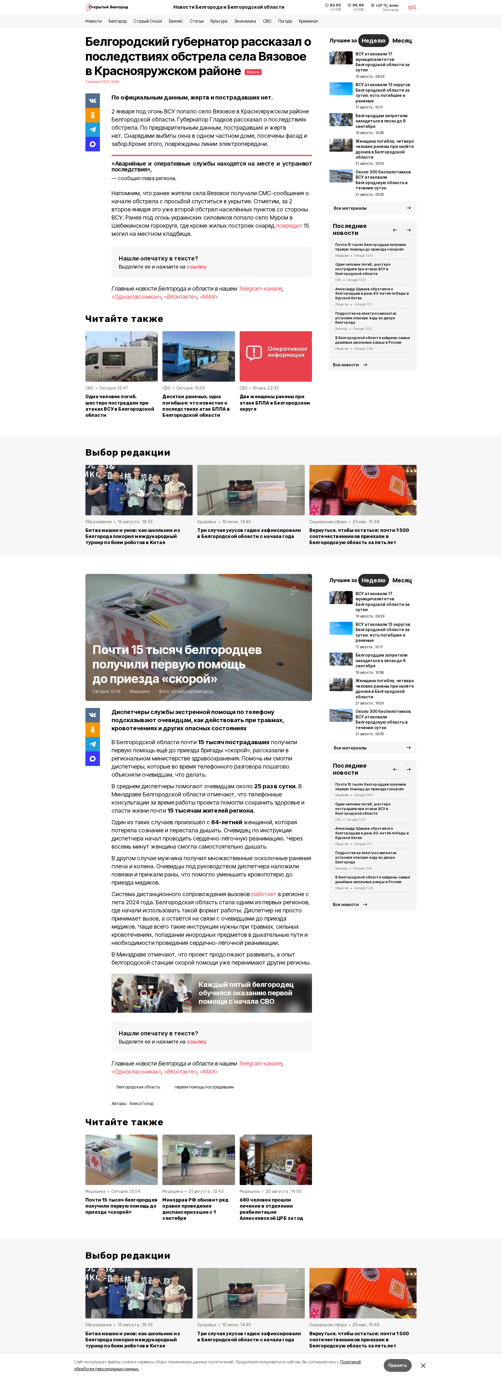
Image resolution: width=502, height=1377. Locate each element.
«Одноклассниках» (136, 296)
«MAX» (209, 296)
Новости (93, 21)
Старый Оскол (148, 21)
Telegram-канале (260, 288)
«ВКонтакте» (180, 296)
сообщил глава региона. (147, 178)
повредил (289, 225)
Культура (219, 21)
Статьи (197, 21)
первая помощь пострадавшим (204, 1086)
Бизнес (176, 21)
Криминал (308, 21)
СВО (267, 21)
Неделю (374, 40)
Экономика (245, 21)
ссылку (197, 267)
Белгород (118, 21)
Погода (285, 21)
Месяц (402, 40)
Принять (397, 1365)
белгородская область (138, 1086)
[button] (394, 229)
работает (264, 894)
